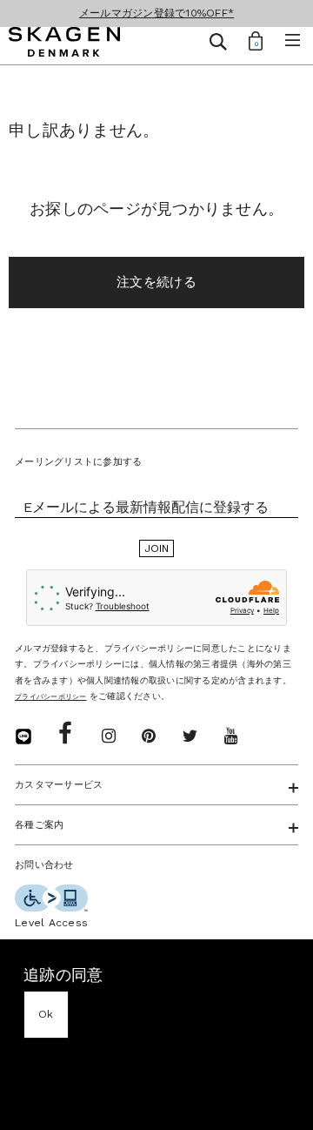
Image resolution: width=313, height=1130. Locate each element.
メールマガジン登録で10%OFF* (156, 13)
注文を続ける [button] (156, 282)
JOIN (157, 548)
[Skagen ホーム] (64, 44)
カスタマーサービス (59, 784)
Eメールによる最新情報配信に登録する (146, 507)
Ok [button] (46, 1014)
